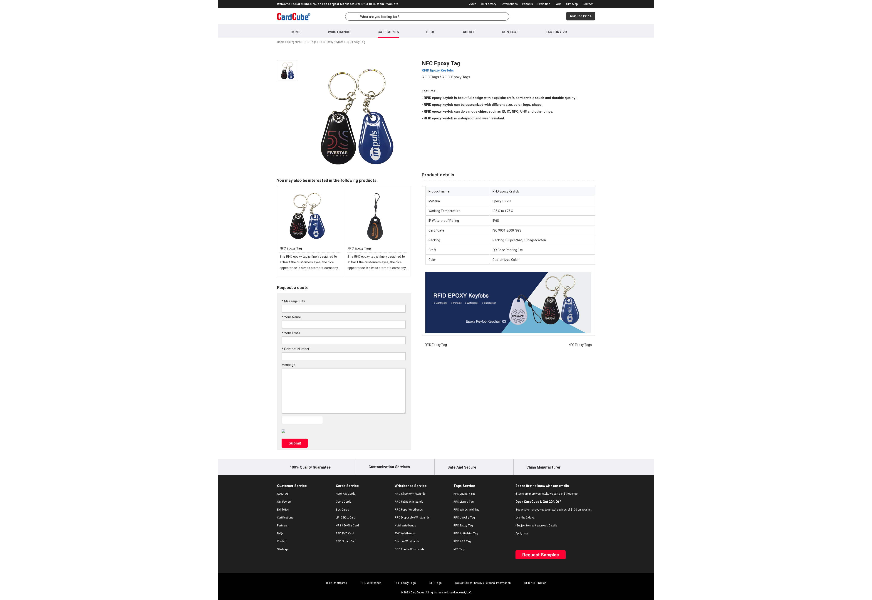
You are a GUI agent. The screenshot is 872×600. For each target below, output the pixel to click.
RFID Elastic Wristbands (409, 549)
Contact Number (295, 349)
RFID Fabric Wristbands (409, 501)
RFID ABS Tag (462, 541)
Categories (388, 32)
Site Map (572, 4)
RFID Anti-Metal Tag (465, 533)
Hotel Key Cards (345, 493)
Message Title (293, 301)
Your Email (291, 333)
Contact (587, 4)
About (469, 32)
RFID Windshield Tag (466, 509)
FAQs (558, 4)
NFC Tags (435, 583)
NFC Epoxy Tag (291, 248)
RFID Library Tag (463, 501)
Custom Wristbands (407, 541)
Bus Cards (342, 509)
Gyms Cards (343, 501)
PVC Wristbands (405, 533)
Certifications (509, 4)
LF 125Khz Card (345, 517)
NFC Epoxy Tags (359, 248)
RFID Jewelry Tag (464, 517)
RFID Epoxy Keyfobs (332, 42)
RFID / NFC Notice (535, 583)
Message (288, 365)
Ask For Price (581, 16)
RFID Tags (310, 42)
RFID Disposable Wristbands (412, 517)
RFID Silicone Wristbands (410, 493)
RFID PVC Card (345, 533)
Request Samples (540, 555)
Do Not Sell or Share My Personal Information (483, 583)
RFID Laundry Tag (464, 493)
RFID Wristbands (371, 583)
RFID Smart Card (346, 541)
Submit (295, 443)
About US (282, 493)
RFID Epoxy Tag (436, 345)
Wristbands (339, 32)
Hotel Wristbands (405, 525)
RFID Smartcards (336, 583)
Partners (527, 4)
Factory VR (556, 32)
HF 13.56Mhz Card (347, 525)
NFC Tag (458, 549)
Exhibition (544, 4)
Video (472, 4)
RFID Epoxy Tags (405, 583)
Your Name (291, 317)
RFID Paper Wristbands (409, 509)
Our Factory (488, 4)
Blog (431, 32)
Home (296, 32)
